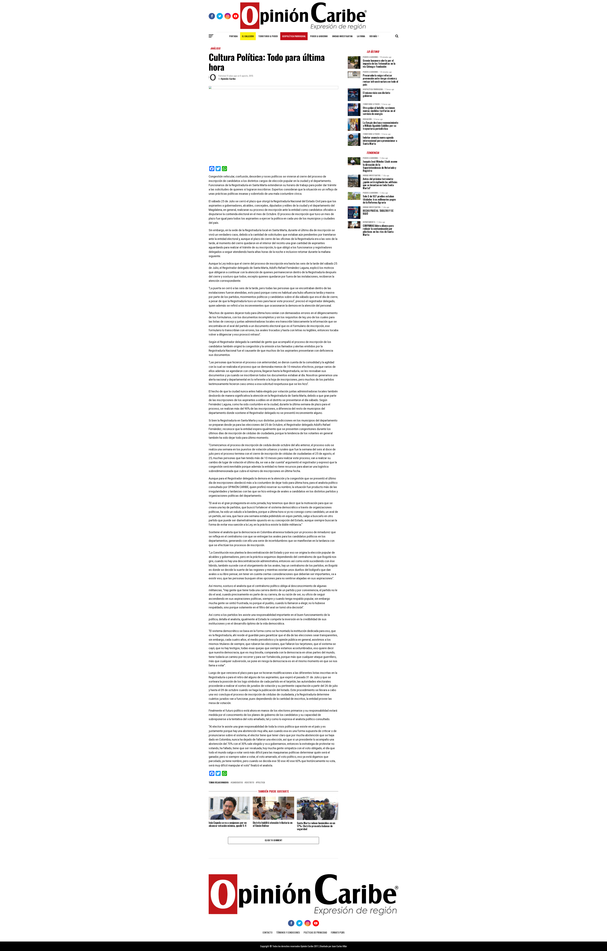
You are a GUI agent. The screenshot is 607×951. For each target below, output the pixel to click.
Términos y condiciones (288, 932)
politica (261, 783)
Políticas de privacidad (315, 932)
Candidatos (237, 783)
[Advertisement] (373, 260)
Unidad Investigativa (342, 36)
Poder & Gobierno (319, 36)
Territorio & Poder (268, 36)
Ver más (373, 36)
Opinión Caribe (228, 78)
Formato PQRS (338, 932)
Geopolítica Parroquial (294, 36)
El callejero (248, 36)
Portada (233, 36)
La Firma (361, 36)
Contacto (267, 932)
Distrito (250, 783)
